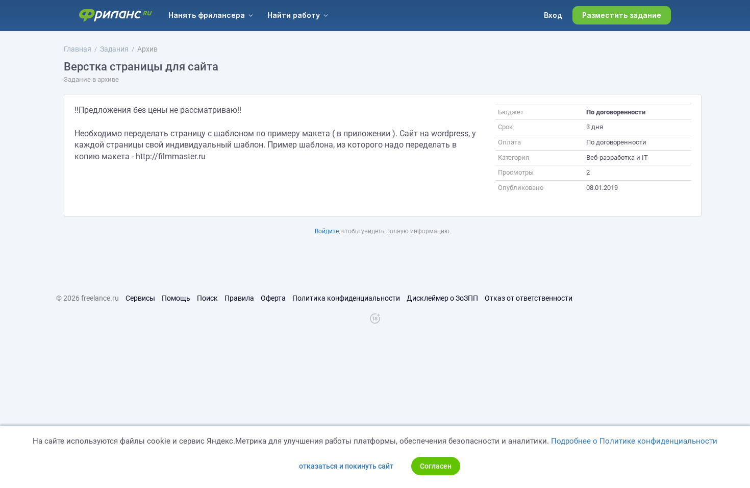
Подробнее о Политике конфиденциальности (634, 441)
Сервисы (140, 298)
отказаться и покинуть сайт (346, 466)
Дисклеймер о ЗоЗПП (442, 298)
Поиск (207, 298)
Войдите (327, 231)
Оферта (273, 298)
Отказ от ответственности (528, 298)
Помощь (176, 298)
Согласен (436, 466)
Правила (239, 298)
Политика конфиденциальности (346, 298)
